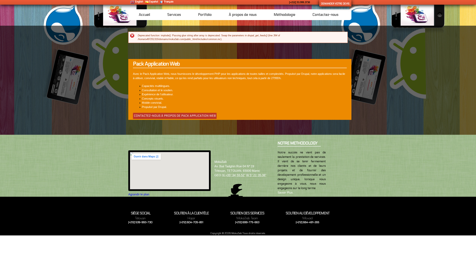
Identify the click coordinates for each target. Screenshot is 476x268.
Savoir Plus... (286, 192)
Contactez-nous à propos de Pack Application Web (175, 115)
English (139, 1)
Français (168, 1)
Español (153, 1)
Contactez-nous (325, 15)
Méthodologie (284, 15)
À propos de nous (243, 15)
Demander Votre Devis (335, 3)
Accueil (144, 15)
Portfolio (205, 15)
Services (174, 15)
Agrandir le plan (138, 194)
